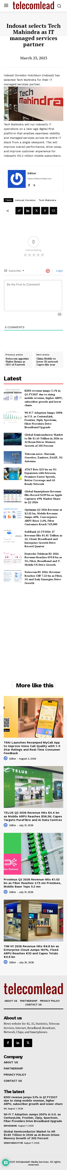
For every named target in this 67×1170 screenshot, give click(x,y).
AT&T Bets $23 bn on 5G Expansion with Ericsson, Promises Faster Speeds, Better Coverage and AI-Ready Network (40, 477)
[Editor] (17, 179)
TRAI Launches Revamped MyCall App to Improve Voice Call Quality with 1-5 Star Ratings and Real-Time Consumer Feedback (32, 748)
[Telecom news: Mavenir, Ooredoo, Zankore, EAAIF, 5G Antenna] (13, 457)
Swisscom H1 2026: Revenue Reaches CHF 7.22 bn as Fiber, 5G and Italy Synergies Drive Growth (43, 577)
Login (59, 270)
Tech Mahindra (47, 200)
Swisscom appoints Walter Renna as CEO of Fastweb (17, 361)
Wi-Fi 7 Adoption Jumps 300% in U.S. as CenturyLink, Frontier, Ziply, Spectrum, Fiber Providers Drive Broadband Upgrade (44, 420)
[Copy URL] (19, 210)
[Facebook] (29, 184)
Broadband (10, 1125)
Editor (32, 173)
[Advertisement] (33, 624)
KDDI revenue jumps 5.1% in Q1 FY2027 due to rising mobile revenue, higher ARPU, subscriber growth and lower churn (44, 398)
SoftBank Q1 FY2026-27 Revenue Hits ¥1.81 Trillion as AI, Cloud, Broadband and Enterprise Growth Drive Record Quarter (43, 539)
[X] (34, 184)
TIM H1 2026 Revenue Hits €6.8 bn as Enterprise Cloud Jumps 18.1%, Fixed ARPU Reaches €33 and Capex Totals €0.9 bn (31, 951)
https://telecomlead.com (40, 178)
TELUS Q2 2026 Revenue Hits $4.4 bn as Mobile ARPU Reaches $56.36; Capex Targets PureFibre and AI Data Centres (33, 816)
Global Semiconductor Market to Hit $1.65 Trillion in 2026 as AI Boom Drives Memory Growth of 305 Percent (44, 440)
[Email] (53, 210)
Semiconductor (13, 1143)
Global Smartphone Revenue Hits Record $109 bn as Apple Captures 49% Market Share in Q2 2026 (43, 497)
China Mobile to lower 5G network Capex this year (47, 361)
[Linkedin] (27, 210)
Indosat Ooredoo (25, 200)
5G (5, 1108)
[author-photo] (6, 758)
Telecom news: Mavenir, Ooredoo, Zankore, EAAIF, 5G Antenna (44, 457)
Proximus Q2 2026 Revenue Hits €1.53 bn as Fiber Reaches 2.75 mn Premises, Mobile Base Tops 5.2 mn (32, 883)
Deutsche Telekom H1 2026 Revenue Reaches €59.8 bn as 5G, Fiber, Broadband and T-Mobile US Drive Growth (43, 559)
